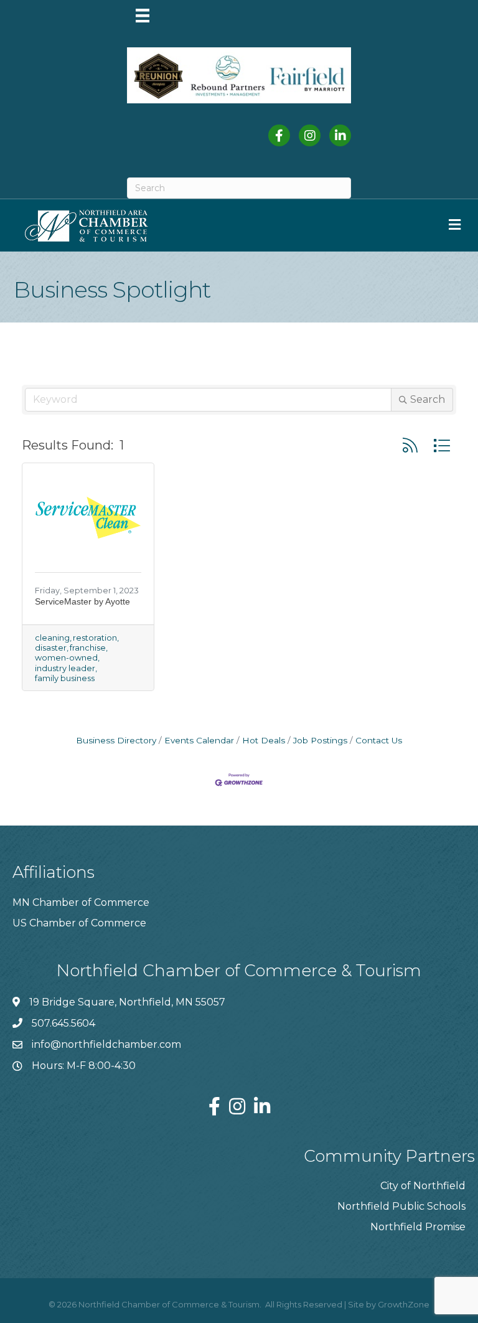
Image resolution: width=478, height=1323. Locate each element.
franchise (88, 647)
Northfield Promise (418, 1227)
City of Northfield (423, 1186)
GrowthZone (403, 1304)
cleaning (52, 638)
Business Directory (116, 740)
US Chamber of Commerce (79, 923)
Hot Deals (263, 740)
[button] (410, 445)
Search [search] (427, 399)
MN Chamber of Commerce (80, 902)
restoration (95, 638)
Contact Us (378, 740)
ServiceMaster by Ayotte (82, 601)
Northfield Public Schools (401, 1206)
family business (65, 678)
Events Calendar (199, 740)
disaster (51, 647)
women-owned (66, 657)
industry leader (65, 668)
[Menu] (142, 15)
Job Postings (320, 740)
